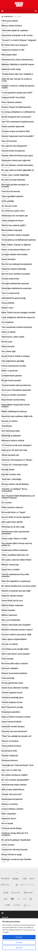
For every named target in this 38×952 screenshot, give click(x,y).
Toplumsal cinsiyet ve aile (12, 50)
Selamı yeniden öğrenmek (12, 126)
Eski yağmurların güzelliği (12, 361)
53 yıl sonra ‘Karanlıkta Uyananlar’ (16, 390)
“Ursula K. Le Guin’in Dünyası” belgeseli (18, 40)
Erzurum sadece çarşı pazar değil (16, 634)
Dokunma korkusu (9, 760)
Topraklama (6, 426)
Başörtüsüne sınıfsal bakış (13, 400)
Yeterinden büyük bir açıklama (14, 30)
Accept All (19, 937)
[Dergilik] (17, 905)
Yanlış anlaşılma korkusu (12, 220)
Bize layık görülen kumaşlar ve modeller (15, 185)
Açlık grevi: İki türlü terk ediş (14, 450)
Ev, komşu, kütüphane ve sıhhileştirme (18, 112)
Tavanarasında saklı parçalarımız (16, 385)
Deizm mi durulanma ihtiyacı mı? (15, 249)
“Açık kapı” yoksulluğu (11, 479)
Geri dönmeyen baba (10, 431)
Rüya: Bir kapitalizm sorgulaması (16, 581)
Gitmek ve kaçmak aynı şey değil (15, 591)
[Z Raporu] (28, 893)
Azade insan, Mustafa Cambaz (15, 688)
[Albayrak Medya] (17, 872)
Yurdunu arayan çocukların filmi (15, 131)
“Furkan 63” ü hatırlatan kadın (14, 465)
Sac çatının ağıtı (8, 351)
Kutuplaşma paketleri (10, 712)
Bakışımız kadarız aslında (12, 440)
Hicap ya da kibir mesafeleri (13, 395)
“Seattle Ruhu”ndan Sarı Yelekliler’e (17, 74)
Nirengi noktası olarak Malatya (15, 484)
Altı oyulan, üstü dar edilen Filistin (16, 560)
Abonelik (5, 917)
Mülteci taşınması (9, 615)
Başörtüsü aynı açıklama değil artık (17, 416)
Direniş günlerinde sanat (12, 683)
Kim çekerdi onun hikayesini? (14, 146)
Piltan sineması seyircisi (12, 507)
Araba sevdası (7, 845)
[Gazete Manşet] (28, 885)
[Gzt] (24, 879)
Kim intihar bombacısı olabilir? (14, 775)
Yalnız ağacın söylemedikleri (14, 639)
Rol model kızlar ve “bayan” (13, 512)
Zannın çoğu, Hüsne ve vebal (14, 538)
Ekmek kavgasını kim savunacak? (16, 117)
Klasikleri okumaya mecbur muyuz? (17, 629)
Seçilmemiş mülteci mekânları (14, 550)
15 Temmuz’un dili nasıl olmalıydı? (16, 445)
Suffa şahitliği (7, 201)
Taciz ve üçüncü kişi (10, 293)
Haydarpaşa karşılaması (12, 799)
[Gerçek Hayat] (12, 899)
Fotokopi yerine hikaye (11, 828)
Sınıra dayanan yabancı (11, 102)
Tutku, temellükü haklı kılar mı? (15, 555)
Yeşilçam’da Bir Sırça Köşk (13, 97)
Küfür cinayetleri (8, 814)
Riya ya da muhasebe (10, 620)
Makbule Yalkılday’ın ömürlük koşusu (17, 64)
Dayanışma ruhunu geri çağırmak (15, 160)
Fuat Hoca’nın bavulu (10, 191)
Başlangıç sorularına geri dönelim (16, 859)
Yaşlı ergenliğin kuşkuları (12, 196)
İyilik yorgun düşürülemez (12, 789)
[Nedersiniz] (27, 905)
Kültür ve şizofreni (9, 370)
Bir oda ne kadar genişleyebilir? (15, 780)
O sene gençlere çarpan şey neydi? (16, 92)
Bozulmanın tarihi (9, 751)
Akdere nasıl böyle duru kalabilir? (16, 625)
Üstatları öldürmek (9, 755)
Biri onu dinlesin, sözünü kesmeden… (17, 165)
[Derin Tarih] (5, 893)
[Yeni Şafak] (5, 879)
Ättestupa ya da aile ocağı (12, 527)
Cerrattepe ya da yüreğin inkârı (15, 649)
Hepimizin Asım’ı (8, 818)
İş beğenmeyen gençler (11, 375)
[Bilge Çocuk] (18, 899)
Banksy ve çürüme (9, 804)
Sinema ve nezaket (9, 741)
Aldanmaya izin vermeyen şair (14, 215)
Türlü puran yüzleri (9, 21)
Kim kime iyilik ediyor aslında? (14, 663)
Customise (19, 942)
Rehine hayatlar (8, 610)
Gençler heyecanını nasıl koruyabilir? (17, 136)
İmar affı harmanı (9, 141)
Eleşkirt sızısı (7, 308)
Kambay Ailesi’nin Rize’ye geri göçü (17, 155)
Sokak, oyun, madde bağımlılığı (15, 175)
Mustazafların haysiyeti (11, 230)
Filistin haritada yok (10, 455)
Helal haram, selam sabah (12, 337)
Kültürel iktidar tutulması (12, 605)
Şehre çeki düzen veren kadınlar (15, 654)
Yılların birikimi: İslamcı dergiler (15, 235)
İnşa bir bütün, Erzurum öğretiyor (16, 517)
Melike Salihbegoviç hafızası (14, 411)
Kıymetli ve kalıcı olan (11, 474)
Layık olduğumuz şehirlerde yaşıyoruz (18, 317)
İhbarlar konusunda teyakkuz (14, 673)
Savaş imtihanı (7, 303)
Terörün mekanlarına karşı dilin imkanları (15, 575)
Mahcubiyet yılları (9, 54)
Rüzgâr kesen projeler (11, 380)
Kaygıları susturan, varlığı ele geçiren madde (17, 87)
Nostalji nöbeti (7, 469)
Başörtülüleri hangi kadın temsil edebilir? (15, 405)
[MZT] (15, 885)
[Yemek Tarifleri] (32, 879)
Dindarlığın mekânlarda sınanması (16, 288)
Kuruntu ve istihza (9, 421)
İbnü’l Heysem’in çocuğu (12, 707)
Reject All (19, 948)
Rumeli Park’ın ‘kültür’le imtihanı (15, 356)
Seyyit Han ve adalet (10, 569)
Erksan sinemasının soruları (13, 366)
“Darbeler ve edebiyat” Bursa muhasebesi (14, 490)
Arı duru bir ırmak (9, 206)
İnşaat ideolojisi (8, 259)
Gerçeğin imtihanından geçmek (15, 283)
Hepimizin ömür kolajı (11, 69)
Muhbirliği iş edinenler (11, 435)
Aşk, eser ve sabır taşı (11, 770)
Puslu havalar (7, 658)
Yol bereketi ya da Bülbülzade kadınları (18, 240)
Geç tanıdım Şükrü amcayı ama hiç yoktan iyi (16, 544)
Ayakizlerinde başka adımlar (14, 784)
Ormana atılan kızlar (10, 278)
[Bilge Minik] (24, 899)
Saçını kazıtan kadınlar (11, 721)
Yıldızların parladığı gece (12, 697)
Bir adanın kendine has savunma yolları (18, 586)
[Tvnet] (16, 879)
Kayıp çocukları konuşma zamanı (15, 717)
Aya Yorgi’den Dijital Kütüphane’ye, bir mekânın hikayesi (18, 497)
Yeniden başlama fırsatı (11, 692)
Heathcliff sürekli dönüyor (13, 726)
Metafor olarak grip (10, 564)
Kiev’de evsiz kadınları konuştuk (15, 274)
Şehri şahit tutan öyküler (12, 522)
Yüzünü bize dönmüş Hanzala (14, 849)
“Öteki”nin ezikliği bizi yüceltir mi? (16, 736)
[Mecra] (5, 885)
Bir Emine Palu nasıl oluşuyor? (14, 45)
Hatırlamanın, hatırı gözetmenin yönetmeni (15, 532)
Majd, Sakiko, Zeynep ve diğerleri (16, 244)
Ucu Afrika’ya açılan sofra (13, 211)
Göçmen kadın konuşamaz (13, 151)
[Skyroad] (7, 905)
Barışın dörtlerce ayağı (11, 854)
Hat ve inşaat (7, 823)
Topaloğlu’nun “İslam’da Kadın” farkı (17, 765)
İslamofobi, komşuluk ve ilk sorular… (17, 35)
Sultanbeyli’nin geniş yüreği (13, 298)
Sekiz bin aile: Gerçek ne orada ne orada (16, 80)
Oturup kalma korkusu (11, 746)
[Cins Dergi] (5, 899)
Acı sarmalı (6, 502)
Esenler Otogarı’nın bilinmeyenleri (16, 107)
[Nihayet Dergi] (16, 893)
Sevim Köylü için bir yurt (12, 600)
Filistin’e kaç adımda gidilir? (13, 225)
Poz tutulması (7, 322)
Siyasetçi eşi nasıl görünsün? (14, 731)
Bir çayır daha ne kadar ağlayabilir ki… (18, 170)
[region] (19, 935)
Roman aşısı (6, 341)
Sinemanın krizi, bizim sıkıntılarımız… (17, 59)
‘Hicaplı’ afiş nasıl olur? (11, 794)
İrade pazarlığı (7, 678)
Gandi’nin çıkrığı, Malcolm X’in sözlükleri (14, 834)
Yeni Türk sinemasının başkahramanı (17, 121)
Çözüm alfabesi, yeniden (12, 809)
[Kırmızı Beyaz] (31, 899)
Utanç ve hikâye (8, 332)
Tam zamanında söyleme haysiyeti (16, 327)
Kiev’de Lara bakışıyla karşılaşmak (16, 264)
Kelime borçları (8, 346)
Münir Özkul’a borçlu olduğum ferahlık (18, 312)
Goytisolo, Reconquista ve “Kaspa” (16, 460)
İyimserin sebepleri (9, 668)
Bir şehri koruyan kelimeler (13, 180)
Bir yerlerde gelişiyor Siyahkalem (16, 840)
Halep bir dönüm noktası (12, 596)
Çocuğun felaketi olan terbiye (14, 254)
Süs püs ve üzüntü (9, 644)
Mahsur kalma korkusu (11, 25)
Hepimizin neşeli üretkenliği (13, 269)
